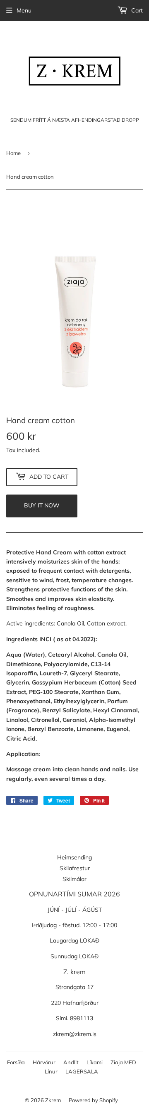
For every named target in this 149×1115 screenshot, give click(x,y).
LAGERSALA (81, 1071)
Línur (51, 1071)
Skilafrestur (75, 868)
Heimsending (74, 857)
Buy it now (42, 505)
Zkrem (53, 1100)
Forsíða (16, 1062)
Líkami (95, 1062)
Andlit (71, 1062)
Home (13, 153)
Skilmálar (74, 879)
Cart (136, 10)
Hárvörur (44, 1062)
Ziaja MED (123, 1062)
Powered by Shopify (93, 1100)
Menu (24, 10)
